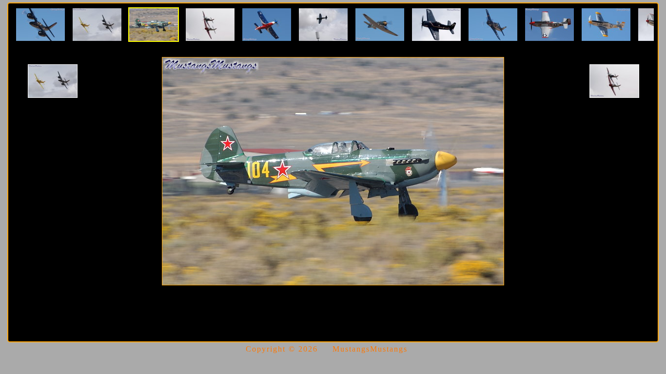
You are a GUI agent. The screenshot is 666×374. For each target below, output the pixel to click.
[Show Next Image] (614, 81)
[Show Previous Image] (53, 81)
